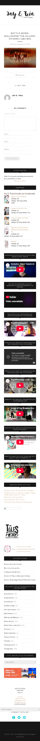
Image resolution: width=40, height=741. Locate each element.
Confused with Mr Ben (12, 572)
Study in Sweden (10, 633)
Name (6, 134)
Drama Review (9, 598)
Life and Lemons (10, 609)
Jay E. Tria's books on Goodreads (19, 193)
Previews (7, 629)
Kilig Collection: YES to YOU (14, 500)
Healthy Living (9, 606)
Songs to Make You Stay (19, 218)
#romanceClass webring (23, 546)
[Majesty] (7, 244)
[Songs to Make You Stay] (7, 221)
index (27, 549)
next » (32, 549)
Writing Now (8, 649)
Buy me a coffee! (20, 181)
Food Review (8, 602)
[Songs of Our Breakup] (7, 199)
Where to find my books (13, 497)
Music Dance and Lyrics (12, 625)
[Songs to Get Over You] (7, 211)
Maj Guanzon (8, 613)
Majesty (13, 241)
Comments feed (20, 700)
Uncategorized (9, 645)
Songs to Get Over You (19, 208)
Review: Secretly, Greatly (13, 564)
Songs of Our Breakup (18, 196)
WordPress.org (20, 702)
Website (6, 149)
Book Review (8, 594)
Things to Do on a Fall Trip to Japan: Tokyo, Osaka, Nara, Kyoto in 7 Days (20, 494)
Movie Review (9, 621)
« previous (16, 549)
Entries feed (20, 699)
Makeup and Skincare (11, 617)
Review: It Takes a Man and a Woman (17, 576)
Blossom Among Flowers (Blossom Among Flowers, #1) (20, 229)
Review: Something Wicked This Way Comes (20, 580)
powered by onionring (23, 551)
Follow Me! (20, 690)
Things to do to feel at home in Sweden (19, 490)
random (22, 549)
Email (6, 142)
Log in (20, 697)
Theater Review (9, 637)
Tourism (7, 641)
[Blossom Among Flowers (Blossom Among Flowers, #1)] (7, 230)
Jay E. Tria (21, 85)
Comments (20, 75)
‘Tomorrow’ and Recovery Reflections (18, 502)
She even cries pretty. (12, 568)
